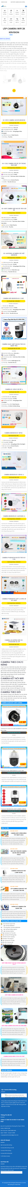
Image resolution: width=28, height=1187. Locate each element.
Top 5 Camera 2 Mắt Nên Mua (9, 667)
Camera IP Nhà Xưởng (6, 1150)
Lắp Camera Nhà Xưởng (6, 1145)
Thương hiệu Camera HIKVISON (11, 927)
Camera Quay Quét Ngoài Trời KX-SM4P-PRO (14, 345)
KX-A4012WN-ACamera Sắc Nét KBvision (14, 254)
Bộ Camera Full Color (16, 698)
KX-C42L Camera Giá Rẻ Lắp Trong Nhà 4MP (14, 164)
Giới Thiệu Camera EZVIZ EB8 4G (14, 995)
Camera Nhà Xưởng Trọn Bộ (7, 1147)
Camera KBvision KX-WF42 (13, 433)
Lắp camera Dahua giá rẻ (10, 929)
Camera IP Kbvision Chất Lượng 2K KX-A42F (14, 599)
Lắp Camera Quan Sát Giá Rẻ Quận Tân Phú (19, 889)
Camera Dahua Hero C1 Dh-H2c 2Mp (14, 1056)
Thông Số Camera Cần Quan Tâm (18, 907)
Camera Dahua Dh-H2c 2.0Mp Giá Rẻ (18, 871)
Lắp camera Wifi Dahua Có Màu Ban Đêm (12, 680)
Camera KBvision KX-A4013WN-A (14, 516)
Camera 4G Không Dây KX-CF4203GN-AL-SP (14, 641)
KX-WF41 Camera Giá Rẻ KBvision (14, 120)
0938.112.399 (4, 2)
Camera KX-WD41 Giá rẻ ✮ (14, 389)
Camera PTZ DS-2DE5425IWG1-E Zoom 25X (12, 770)
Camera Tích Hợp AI (7, 938)
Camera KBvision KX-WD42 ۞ (14, 475)
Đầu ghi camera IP (6, 944)
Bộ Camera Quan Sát (9, 924)
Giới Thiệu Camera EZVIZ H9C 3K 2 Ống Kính (14, 1025)
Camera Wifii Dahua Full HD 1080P (10, 686)
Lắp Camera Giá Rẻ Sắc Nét (8, 696)
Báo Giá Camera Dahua (11, 672)
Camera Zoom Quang (7, 936)
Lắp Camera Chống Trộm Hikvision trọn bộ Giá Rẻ (14, 694)
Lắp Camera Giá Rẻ (8, 931)
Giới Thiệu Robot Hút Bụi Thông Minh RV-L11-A (14, 963)
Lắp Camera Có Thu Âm (8, 933)
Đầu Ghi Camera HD (7, 942)
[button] (25, 6)
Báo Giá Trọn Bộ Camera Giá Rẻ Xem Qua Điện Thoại (19, 852)
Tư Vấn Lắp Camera (5, 1156)
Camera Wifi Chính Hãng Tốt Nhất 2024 (19, 834)
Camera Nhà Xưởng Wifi (6, 1153)
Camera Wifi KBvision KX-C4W (13, 298)
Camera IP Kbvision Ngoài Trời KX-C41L (14, 558)
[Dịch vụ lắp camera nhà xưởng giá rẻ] (14, 1096)
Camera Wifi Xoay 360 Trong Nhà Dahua (16, 684)
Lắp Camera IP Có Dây (7, 940)
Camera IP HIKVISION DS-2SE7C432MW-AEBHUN (13, 809)
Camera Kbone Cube (6, 682)
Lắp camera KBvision (8, 925)
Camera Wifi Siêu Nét (19, 690)
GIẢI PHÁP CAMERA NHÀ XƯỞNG (18, 2)
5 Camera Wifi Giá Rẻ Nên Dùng (15, 669)
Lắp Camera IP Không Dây (8, 935)
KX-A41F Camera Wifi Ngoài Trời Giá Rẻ (14, 209)
